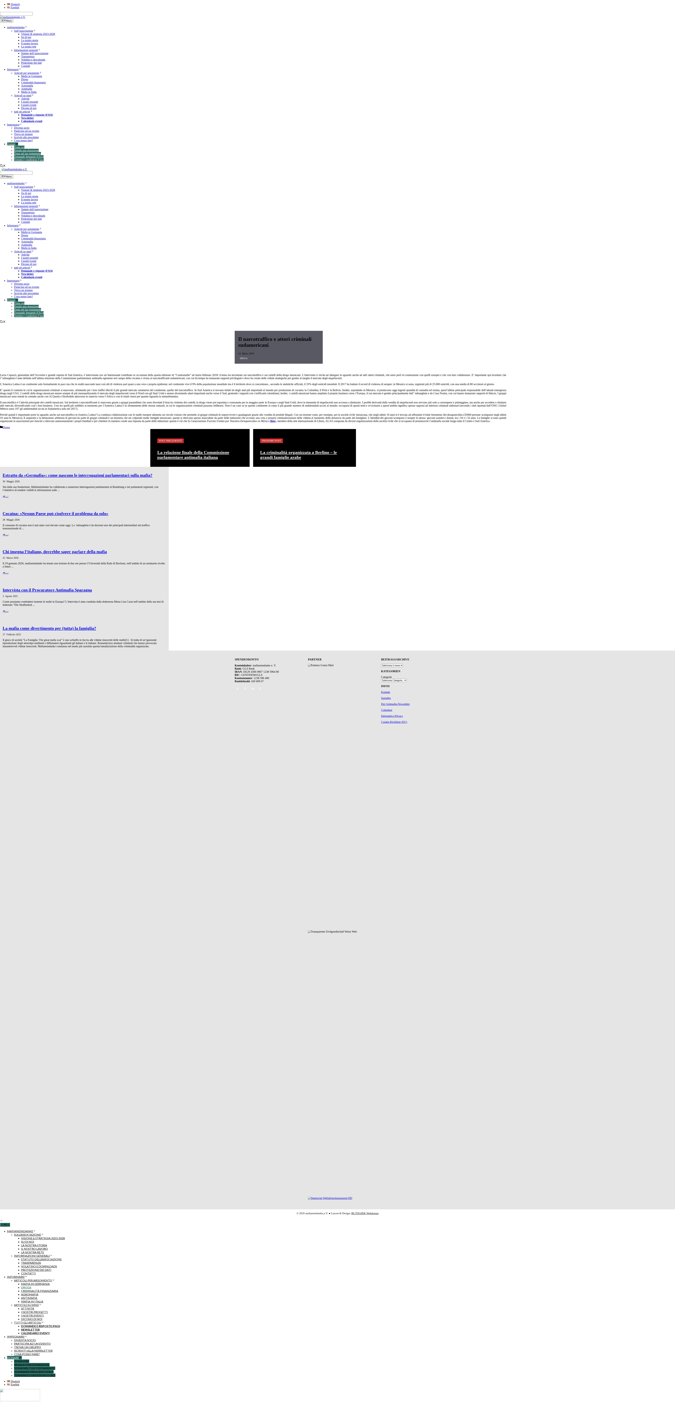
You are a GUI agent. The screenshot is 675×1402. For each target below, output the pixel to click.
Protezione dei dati (31, 62)
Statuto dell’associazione (34, 53)
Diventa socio (21, 127)
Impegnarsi (13, 124)
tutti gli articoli (22, 111)
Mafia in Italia (29, 91)
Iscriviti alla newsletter (26, 137)
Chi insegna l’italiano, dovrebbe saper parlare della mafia (55, 551)
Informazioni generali (26, 50)
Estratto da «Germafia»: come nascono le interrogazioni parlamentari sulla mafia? (77, 475)
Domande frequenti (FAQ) (29, 156)
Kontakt (385, 692)
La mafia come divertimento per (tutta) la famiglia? (49, 628)
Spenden (386, 698)
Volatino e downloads (33, 59)
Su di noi (26, 37)
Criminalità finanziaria (33, 82)
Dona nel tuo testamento (27, 153)
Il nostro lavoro (29, 43)
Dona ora (19, 147)
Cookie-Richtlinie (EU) (394, 722)
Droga (24, 79)
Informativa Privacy (392, 716)
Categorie (386, 677)
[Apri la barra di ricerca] (3, 166)
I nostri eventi (28, 104)
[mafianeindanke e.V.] (12, 17)
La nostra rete (28, 46)
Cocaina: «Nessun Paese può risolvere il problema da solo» (55, 513)
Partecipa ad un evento (26, 130)
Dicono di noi (28, 108)
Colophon (386, 710)
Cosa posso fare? (23, 140)
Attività (25, 98)
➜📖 (5, 496)
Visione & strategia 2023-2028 (38, 34)
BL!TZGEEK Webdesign (365, 1213)
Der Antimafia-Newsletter (395, 704)
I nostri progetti (29, 101)
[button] (1, 1221)
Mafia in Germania (31, 76)
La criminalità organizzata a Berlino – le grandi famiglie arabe (298, 455)
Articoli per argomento (26, 73)
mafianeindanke (16, 27)
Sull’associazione (23, 30)
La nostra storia (29, 40)
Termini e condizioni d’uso (29, 159)
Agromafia (27, 85)
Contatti (25, 65)
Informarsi (12, 69)
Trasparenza (27, 56)
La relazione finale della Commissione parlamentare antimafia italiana (193, 455)
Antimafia (26, 88)
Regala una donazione (26, 150)
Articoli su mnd (22, 95)
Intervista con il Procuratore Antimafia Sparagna (47, 590)
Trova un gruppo (23, 134)
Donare (11, 143)
